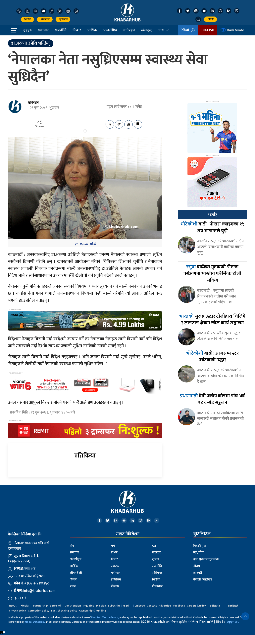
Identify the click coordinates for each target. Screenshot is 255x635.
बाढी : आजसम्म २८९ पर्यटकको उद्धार (212, 356)
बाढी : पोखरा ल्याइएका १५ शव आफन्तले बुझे (212, 227)
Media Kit (24, 605)
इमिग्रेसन (116, 579)
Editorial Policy (215, 605)
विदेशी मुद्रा (199, 545)
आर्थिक (92, 30)
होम (72, 545)
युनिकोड (63, 19)
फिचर (73, 579)
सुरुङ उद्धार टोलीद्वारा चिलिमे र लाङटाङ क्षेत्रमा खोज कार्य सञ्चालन (212, 319)
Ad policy (202, 605)
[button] (198, 19)
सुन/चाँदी (198, 552)
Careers (191, 605)
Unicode (139, 605)
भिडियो (27, 19)
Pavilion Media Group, (105, 617)
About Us (13, 605)
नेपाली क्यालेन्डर (202, 579)
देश (154, 545)
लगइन (210, 19)
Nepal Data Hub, (35, 621)
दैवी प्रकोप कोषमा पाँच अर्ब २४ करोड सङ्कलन (212, 399)
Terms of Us (55, 605)
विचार (77, 30)
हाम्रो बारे (20, 598)
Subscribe (114, 605)
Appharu (233, 621)
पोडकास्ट (44, 19)
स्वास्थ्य (115, 566)
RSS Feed (126, 605)
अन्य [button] (161, 30)
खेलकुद (146, 30)
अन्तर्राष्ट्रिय (110, 30)
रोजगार (115, 586)
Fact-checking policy (64, 610)
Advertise (165, 605)
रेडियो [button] (186, 30)
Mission (101, 605)
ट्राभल (114, 552)
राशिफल (157, 572)
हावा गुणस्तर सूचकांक (206, 559)
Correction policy (38, 610)
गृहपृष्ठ (27, 30)
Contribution (73, 605)
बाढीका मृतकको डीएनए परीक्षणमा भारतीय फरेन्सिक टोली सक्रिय (212, 273)
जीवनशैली (76, 572)
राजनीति (61, 30)
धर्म (113, 545)
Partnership (40, 605)
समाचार (43, 30)
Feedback (179, 605)
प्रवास (73, 586)
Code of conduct (233, 605)
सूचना (155, 559)
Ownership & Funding (92, 610)
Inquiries (88, 605)
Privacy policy (17, 610)
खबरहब (33, 102)
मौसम (196, 566)
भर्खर (212, 215)
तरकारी (197, 572)
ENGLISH (207, 30)
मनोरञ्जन (129, 30)
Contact (152, 605)
